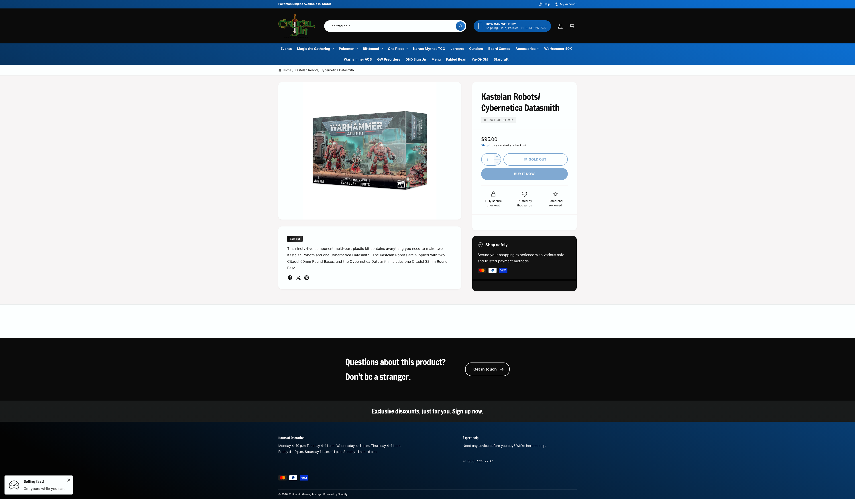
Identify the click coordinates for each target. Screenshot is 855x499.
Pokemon (346, 49)
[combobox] (395, 26)
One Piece (396, 49)
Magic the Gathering (313, 49)
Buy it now (524, 174)
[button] (572, 26)
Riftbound (371, 49)
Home (287, 70)
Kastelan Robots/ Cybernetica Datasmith (324, 70)
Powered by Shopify (335, 494)
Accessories (525, 49)
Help (547, 4)
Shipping (487, 145)
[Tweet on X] (298, 278)
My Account (568, 4)
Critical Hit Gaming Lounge (305, 494)
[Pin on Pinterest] (306, 278)
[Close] (68, 480)
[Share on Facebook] (290, 278)
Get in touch (485, 369)
